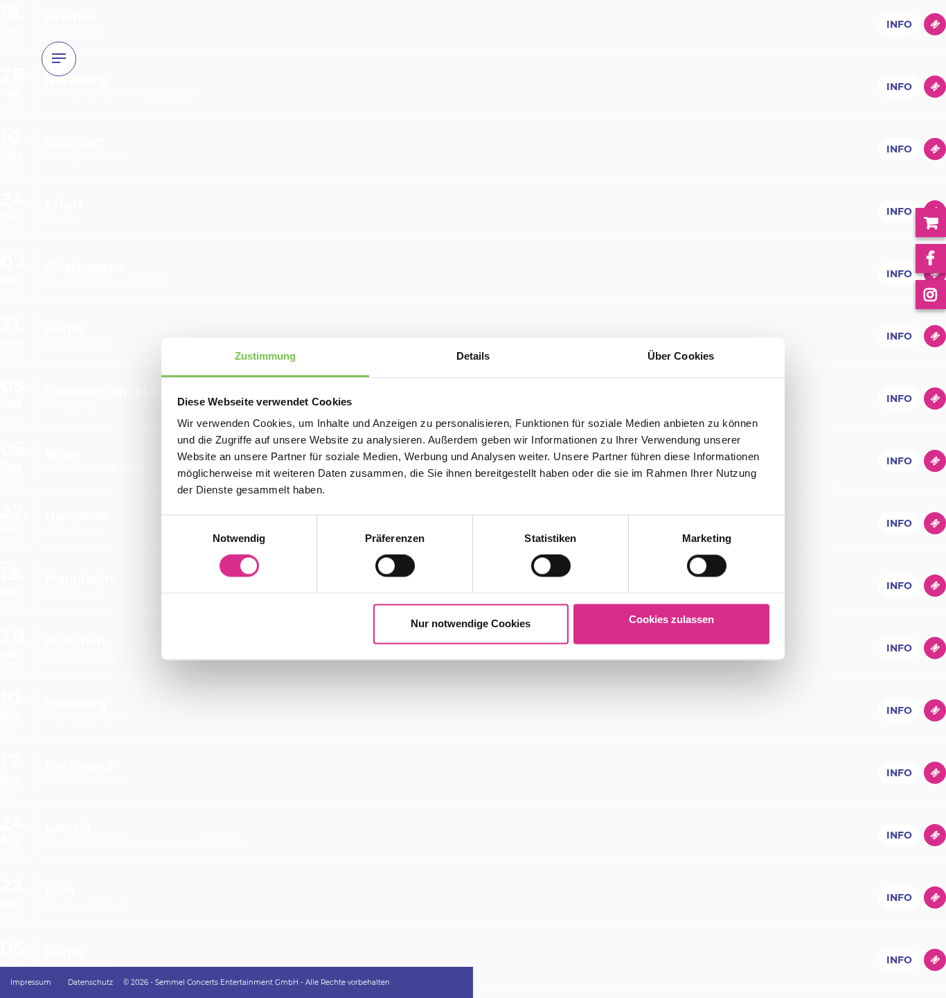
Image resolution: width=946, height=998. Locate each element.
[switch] (379, 566)
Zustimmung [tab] (265, 356)
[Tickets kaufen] (935, 24)
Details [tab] (473, 356)
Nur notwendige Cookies (470, 623)
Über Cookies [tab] (681, 356)
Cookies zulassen (671, 619)
